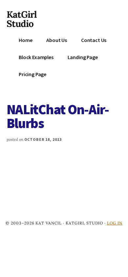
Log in (114, 223)
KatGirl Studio (22, 19)
